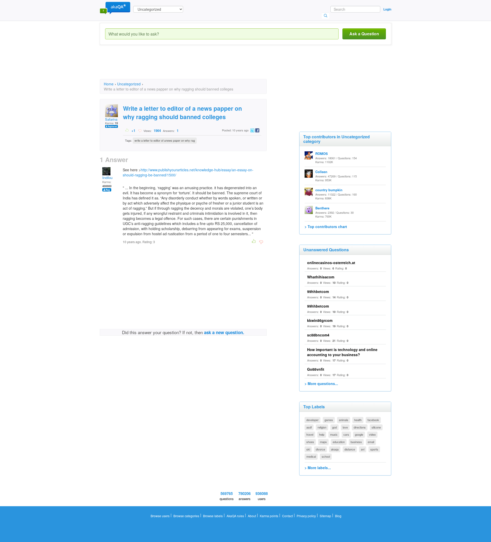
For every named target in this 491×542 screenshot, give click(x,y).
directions (360, 427)
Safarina (111, 119)
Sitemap (325, 516)
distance (349, 449)
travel (309, 434)
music (334, 434)
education (339, 442)
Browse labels (213, 516)
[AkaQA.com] (115, 7)
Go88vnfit (315, 369)
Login (387, 9)
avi (362, 449)
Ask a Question (364, 34)
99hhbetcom (318, 291)
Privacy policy (306, 516)
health (358, 420)
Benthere (322, 208)
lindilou (107, 177)
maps (323, 442)
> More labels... (318, 467)
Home (109, 83)
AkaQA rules (235, 516)
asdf (309, 427)
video (372, 434)
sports (374, 449)
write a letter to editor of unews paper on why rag (165, 140)
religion (322, 427)
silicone (376, 427)
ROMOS (321, 153)
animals (343, 420)
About (252, 516)
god (334, 427)
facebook (373, 420)
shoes (310, 442)
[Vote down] (140, 130)
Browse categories (186, 516)
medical (311, 456)
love (345, 427)
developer (312, 420)
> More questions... (321, 383)
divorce (320, 449)
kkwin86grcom (319, 320)
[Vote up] (127, 130)
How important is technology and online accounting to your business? (342, 352)
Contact (287, 516)
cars (346, 434)
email (371, 442)
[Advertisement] (193, 66)
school (326, 456)
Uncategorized (129, 83)
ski (308, 449)
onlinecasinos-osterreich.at (331, 262)
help (321, 434)
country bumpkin (328, 189)
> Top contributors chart (326, 226)
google (359, 434)
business (356, 442)
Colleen (321, 171)
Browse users (160, 516)
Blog (338, 516)
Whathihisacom (320, 276)
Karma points (269, 516)
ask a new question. (224, 332)
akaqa (335, 449)
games (329, 420)
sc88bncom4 (318, 334)
